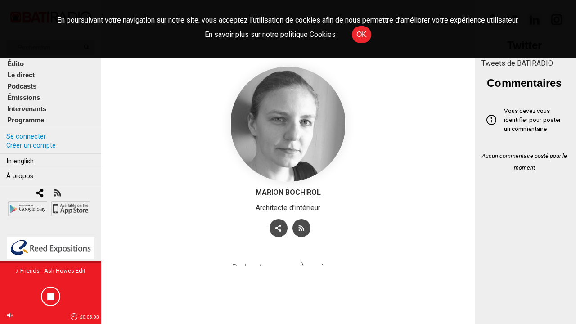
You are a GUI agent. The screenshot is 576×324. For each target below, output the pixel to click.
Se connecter (26, 136)
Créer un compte (31, 145)
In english (20, 161)
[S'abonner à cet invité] (301, 228)
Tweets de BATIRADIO (517, 63)
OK (361, 34)
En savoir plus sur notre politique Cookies (270, 34)
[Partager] (279, 228)
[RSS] (57, 194)
